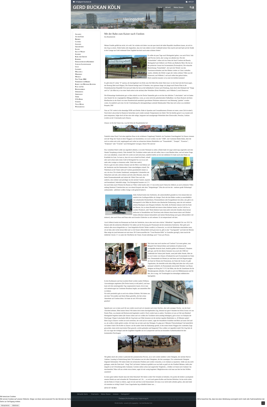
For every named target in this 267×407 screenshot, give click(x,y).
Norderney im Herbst (82, 82)
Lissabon (78, 69)
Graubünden (79, 47)
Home (160, 7)
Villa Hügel (79, 104)
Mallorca (78, 72)
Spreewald (78, 94)
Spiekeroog (79, 92)
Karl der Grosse (81, 57)
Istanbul (78, 54)
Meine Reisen (178, 7)
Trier (77, 97)
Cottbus (78, 42)
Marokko (78, 74)
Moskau (78, 77)
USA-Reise (79, 99)
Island (77, 49)
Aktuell (168, 7)
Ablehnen (15, 405)
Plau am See (79, 87)
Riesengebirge (80, 89)
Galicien (78, 44)
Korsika (78, 59)
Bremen (77, 39)
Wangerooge (79, 107)
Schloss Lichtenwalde (83, 64)
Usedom (78, 102)
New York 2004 (80, 79)
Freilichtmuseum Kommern (84, 62)
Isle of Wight (80, 52)
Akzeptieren (5, 405)
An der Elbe (79, 37)
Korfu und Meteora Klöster (85, 84)
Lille (77, 67)
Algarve (78, 34)
